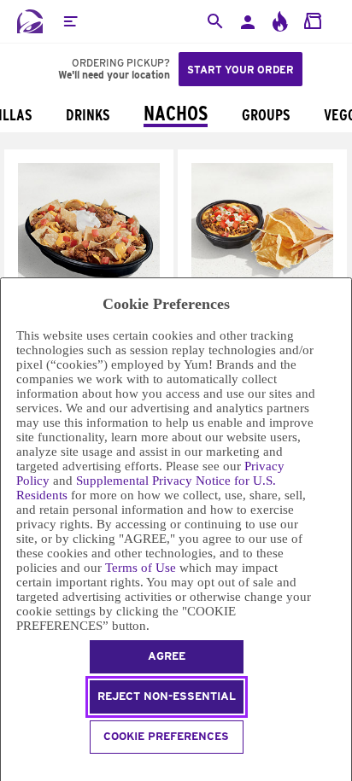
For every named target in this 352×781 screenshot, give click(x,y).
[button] (70, 21)
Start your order (240, 69)
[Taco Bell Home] (30, 21)
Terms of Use (140, 567)
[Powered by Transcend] (8, 769)
